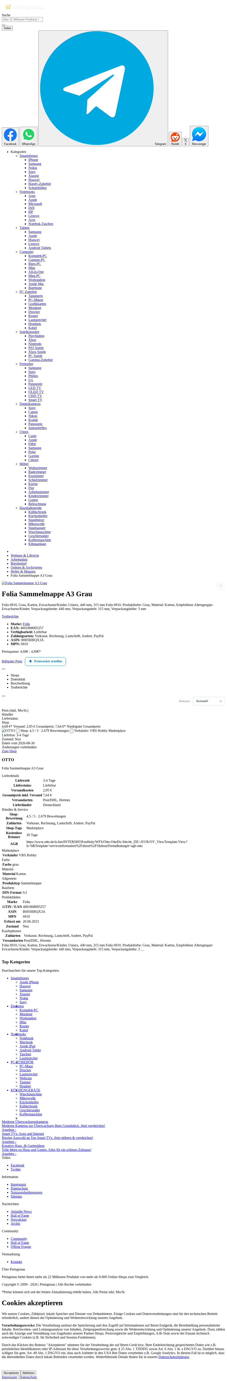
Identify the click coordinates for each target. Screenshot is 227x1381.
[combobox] (22, 19)
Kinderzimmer (38, 496)
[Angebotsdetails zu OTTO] (18, 731)
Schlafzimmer (38, 480)
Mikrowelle (36, 524)
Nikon (32, 416)
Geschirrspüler (38, 536)
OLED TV (36, 392)
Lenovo (33, 216)
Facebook (17, 1165)
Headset (25, 1086)
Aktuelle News (21, 1211)
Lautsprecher (37, 320)
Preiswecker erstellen (48, 661)
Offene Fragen (21, 1247)
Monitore (34, 308)
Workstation (36, 280)
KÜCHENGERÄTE (25, 1090)
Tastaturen (35, 296)
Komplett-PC (37, 256)
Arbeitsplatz (19, 559)
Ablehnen (28, 1373)
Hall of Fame (20, 1215)
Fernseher (26, 364)
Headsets (34, 324)
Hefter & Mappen (23, 571)
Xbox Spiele (37, 352)
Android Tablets (39, 248)
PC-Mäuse (35, 300)
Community (19, 1238)
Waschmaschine (39, 532)
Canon (33, 412)
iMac (31, 268)
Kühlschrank (37, 512)
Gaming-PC (36, 260)
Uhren (24, 432)
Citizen (33, 460)
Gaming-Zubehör (40, 360)
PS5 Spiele (36, 348)
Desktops (17, 1006)
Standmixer (36, 520)
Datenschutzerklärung (174, 1357)
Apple (32, 200)
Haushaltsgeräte (31, 508)
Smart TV (35, 400)
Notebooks (27, 192)
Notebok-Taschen (40, 224)
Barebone (35, 288)
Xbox (32, 340)
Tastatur (25, 1082)
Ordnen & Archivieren (26, 567)
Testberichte (10, 616)
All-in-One (36, 272)
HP (30, 212)
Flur (31, 488)
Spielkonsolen (29, 332)
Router (33, 316)
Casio (32, 436)
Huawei (33, 180)
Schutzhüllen (37, 188)
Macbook (26, 1042)
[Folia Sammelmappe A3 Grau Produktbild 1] (24, 583)
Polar (32, 452)
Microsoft (35, 204)
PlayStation (36, 336)
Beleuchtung (37, 504)
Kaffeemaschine (39, 540)
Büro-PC (34, 264)
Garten (33, 500)
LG (30, 380)
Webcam (26, 1078)
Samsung (34, 164)
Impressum (18, 1184)
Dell (31, 208)
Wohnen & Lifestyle (25, 555)
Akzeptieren (11, 1373)
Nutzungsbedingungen (26, 1192)
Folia (26, 624)
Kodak (33, 420)
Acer (31, 220)
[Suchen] (3, 25)
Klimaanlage (37, 544)
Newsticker (19, 1219)
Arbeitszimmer (38, 492)
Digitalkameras (30, 404)
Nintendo (34, 344)
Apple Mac (36, 284)
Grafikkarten (37, 304)
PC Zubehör (28, 292)
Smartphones (29, 156)
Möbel (24, 464)
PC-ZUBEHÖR (22, 1062)
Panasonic (35, 384)
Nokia (32, 168)
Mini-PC (34, 276)
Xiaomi (33, 176)
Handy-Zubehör (39, 184)
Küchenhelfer (37, 516)
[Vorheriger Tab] (3, 669)
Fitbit (32, 444)
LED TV (34, 388)
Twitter (16, 1169)
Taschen (25, 1054)
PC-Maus (26, 1066)
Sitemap (16, 1196)
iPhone (33, 160)
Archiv (15, 1223)
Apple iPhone (29, 982)
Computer (26, 252)
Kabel (32, 328)
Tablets (24, 228)
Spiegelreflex (37, 428)
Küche (33, 484)
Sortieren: (185, 701)
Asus (31, 196)
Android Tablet (30, 1050)
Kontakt (16, 1262)
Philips (33, 376)
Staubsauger (36, 528)
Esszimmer (36, 476)
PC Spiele (35, 356)
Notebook (26, 1038)
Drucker (34, 312)
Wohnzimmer (37, 468)
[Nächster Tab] (3, 696)
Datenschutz (19, 1188)
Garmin (33, 456)
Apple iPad (27, 1046)
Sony (32, 172)
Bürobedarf (19, 563)
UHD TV (35, 396)
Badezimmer (37, 472)
